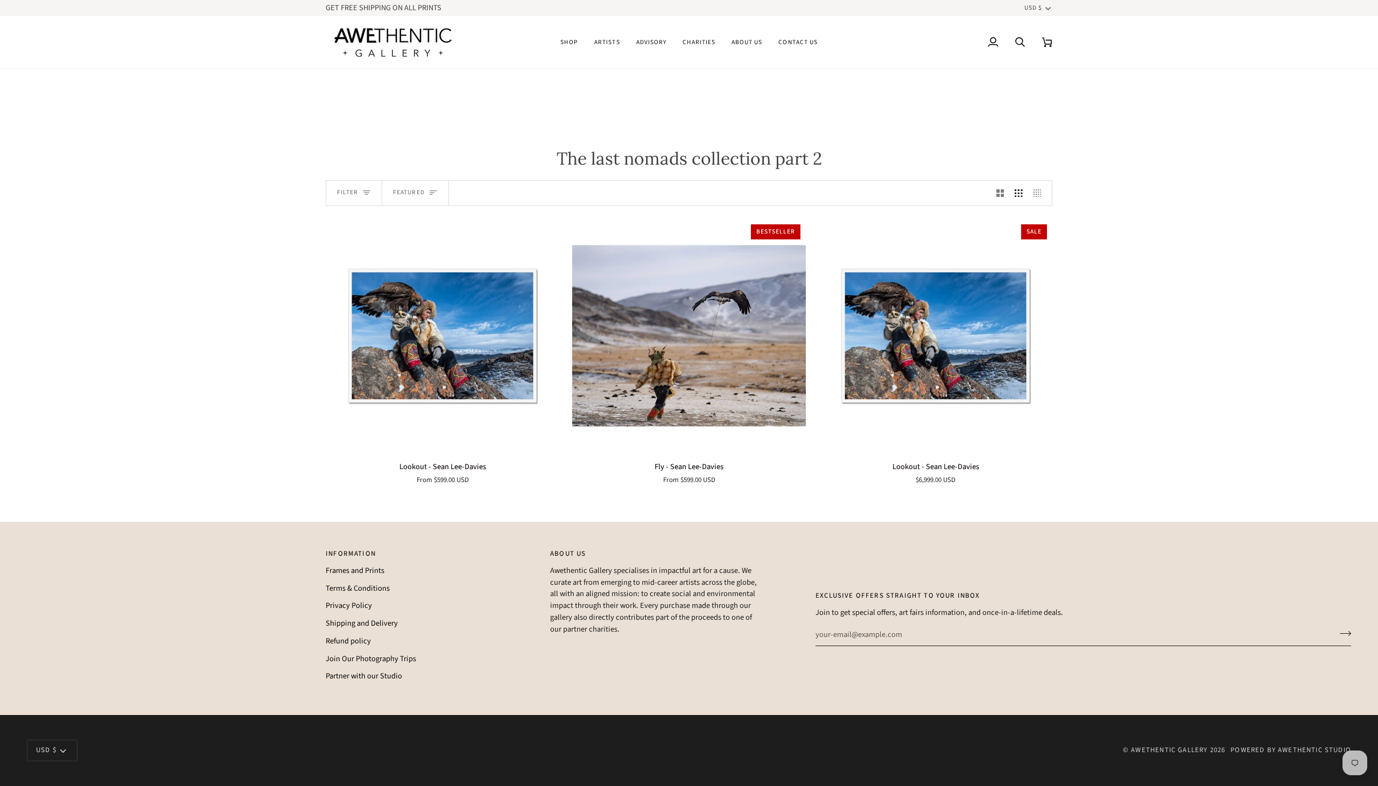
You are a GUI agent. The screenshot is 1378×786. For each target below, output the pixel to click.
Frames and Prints (355, 570)
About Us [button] (568, 553)
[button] (569, 42)
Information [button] (351, 553)
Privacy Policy (349, 605)
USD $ (1033, 7)
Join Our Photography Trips (371, 658)
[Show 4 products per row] (1040, 193)
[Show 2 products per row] (1000, 193)
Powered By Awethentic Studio (1291, 750)
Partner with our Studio (364, 676)
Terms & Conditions (358, 588)
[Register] (1342, 633)
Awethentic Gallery (1169, 750)
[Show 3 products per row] (1018, 193)
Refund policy (348, 641)
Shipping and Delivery (362, 623)
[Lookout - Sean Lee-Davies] (442, 335)
